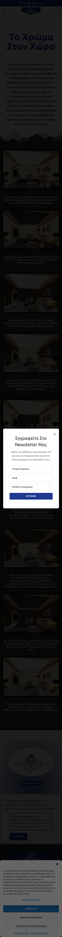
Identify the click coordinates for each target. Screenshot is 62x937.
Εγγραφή (31, 496)
